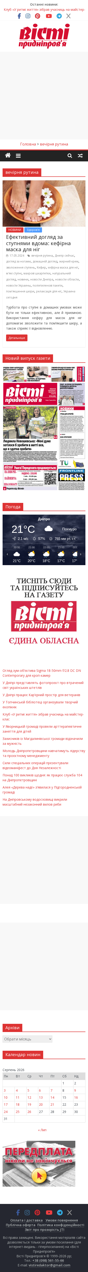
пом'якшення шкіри (20, 291)
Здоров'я (33, 230)
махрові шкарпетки (36, 273)
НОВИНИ (14, 230)
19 (29, 1104)
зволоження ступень (20, 267)
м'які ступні (14, 273)
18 (17, 1104)
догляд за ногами (18, 261)
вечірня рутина (42, 256)
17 (6, 1104)
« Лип (42, 1130)
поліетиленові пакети (47, 285)
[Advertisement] (44, 95)
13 (41, 1097)
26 (29, 1111)
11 (17, 1097)
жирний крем (68, 261)
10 (6, 1097)
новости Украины (18, 285)
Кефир (41, 267)
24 (6, 1111)
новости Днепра (41, 279)
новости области (67, 279)
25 (17, 1111)
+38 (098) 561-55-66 (48, 1260)
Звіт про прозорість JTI (44, 1229)
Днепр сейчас (64, 256)
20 (41, 1104)
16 (76, 1097)
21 (52, 1104)
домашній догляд (45, 261)
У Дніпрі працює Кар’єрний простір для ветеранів (41, 695)
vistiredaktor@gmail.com (49, 1265)
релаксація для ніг (48, 291)
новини (23, 279)
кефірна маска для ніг (63, 267)
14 (52, 1097)
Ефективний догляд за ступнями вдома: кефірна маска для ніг (38, 243)
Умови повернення (62, 1220)
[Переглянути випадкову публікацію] (80, 155)
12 (29, 1097)
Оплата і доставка (26, 1220)
